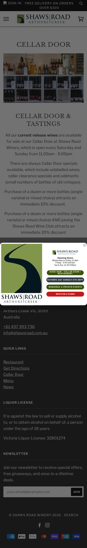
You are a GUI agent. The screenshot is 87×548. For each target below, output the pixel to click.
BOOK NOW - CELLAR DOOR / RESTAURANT (65, 273)
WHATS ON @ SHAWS (65, 294)
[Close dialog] (84, 245)
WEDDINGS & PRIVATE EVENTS (65, 287)
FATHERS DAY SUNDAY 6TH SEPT (65, 280)
